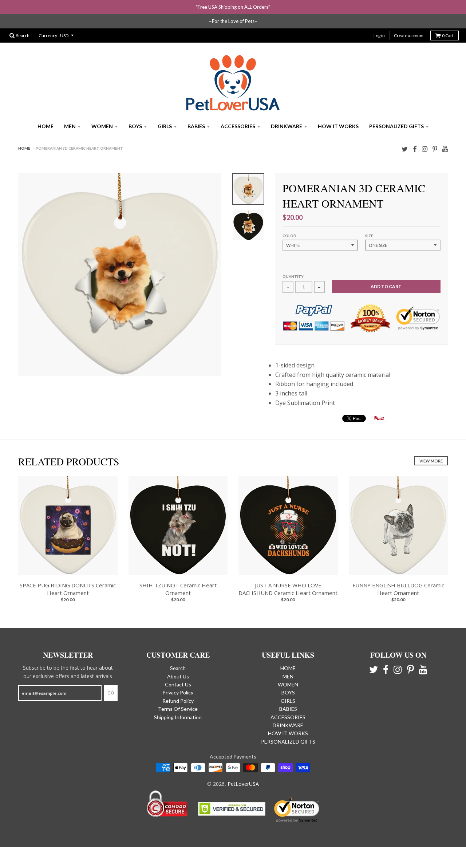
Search (178, 668)
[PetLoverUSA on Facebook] (415, 148)
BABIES (196, 126)
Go (110, 692)
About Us (178, 676)
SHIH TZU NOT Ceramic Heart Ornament (178, 589)
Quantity (293, 276)
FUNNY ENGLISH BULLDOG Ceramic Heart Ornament (398, 589)
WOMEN (102, 126)
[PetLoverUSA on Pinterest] (435, 148)
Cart (448, 35)
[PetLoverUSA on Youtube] (445, 148)
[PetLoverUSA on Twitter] (405, 148)
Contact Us (178, 684)
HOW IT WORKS (338, 126)
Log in (379, 35)
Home (24, 148)
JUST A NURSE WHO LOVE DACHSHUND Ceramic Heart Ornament (287, 589)
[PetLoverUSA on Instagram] (424, 148)
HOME (45, 126)
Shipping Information (178, 717)
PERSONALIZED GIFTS (396, 126)
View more (431, 460)
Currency (48, 35)
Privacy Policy (177, 692)
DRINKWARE (286, 126)
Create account (409, 35)
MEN (70, 126)
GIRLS (165, 126)
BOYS (135, 126)
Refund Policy (178, 701)
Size (369, 235)
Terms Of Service (178, 709)
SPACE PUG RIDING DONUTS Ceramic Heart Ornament (68, 589)
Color (289, 235)
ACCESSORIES (238, 126)
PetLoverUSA (243, 783)
